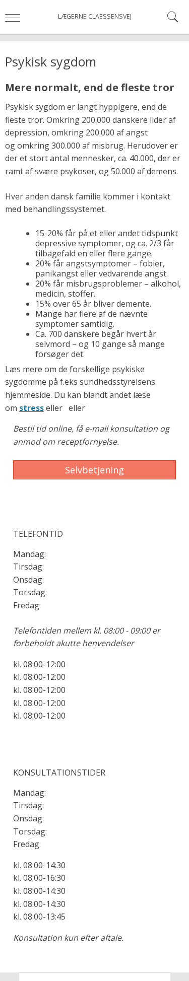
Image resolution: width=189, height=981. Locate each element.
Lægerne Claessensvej (95, 17)
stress (31, 407)
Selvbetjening (94, 470)
